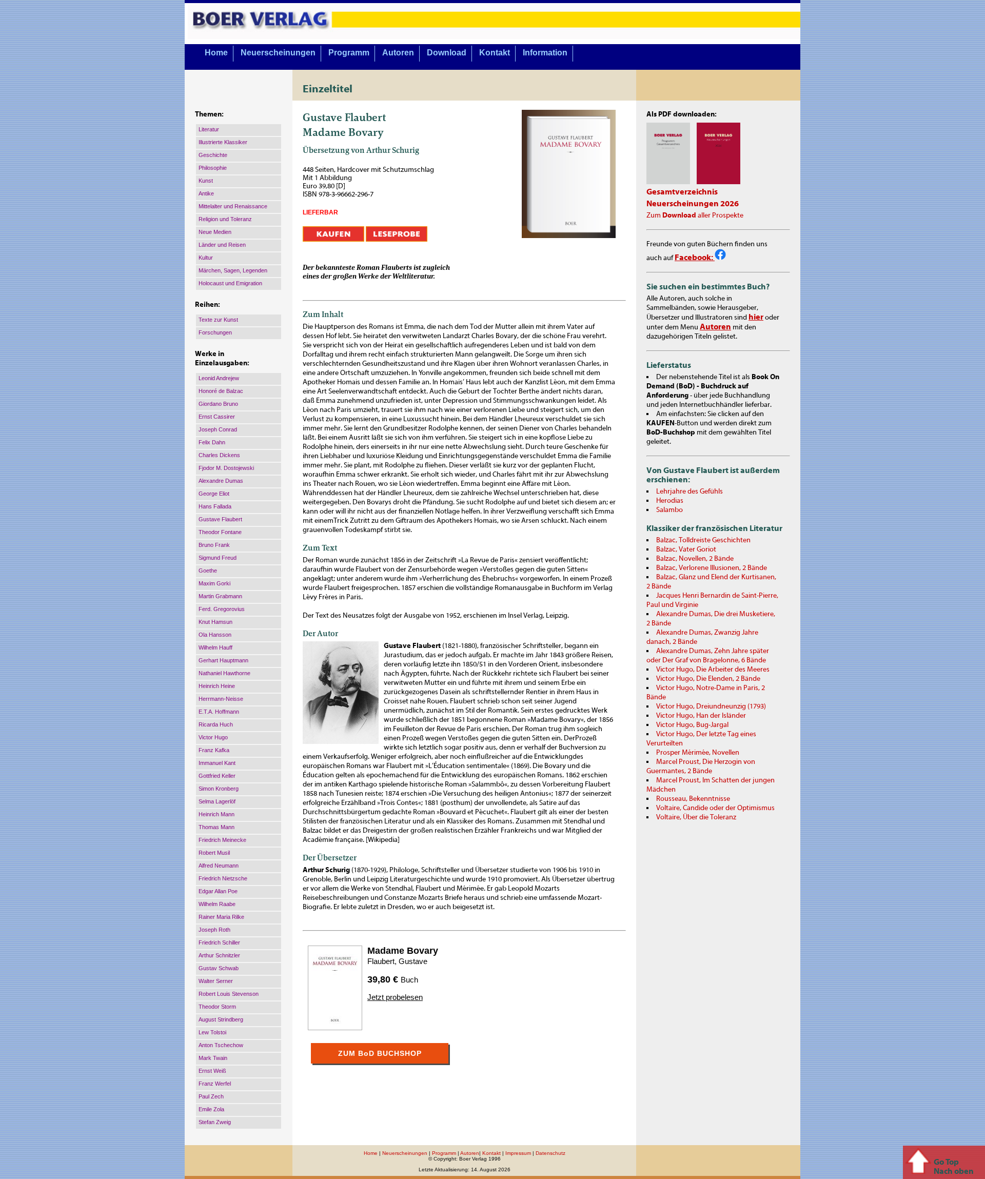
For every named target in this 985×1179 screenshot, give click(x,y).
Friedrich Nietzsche (223, 878)
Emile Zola (211, 1109)
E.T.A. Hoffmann (219, 712)
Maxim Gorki (214, 583)
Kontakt (494, 52)
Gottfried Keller (217, 776)
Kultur (206, 257)
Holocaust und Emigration (230, 283)
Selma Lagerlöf (217, 801)
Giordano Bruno (218, 404)
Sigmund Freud (218, 558)
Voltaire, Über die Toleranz (696, 817)
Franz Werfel (215, 1083)
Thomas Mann (216, 827)
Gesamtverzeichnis (682, 191)
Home (216, 52)
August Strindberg (221, 1019)
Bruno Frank (214, 545)
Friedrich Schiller (219, 942)
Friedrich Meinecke (222, 840)
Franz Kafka (214, 750)
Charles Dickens (219, 455)
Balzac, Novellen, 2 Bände (695, 559)
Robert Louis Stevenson (229, 994)
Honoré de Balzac (221, 391)
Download (446, 52)
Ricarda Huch (216, 724)
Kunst (206, 181)
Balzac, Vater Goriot (686, 549)
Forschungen (215, 332)
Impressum (518, 1153)
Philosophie (213, 168)
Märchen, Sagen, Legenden (233, 270)
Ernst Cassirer (217, 417)
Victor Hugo (213, 737)
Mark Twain (213, 1058)
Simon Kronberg (219, 788)
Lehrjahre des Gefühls (689, 491)
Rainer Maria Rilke (221, 917)
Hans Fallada (215, 506)
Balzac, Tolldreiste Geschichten (703, 540)
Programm (348, 52)
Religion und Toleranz (225, 219)
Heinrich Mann (216, 814)
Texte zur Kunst (218, 320)
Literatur (209, 129)
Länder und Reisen (222, 245)
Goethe (208, 570)
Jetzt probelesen (395, 997)
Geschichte (213, 155)
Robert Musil (214, 853)
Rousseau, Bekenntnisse (693, 799)
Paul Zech (211, 1096)
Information (545, 52)
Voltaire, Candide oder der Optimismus (715, 808)
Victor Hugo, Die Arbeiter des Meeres (713, 669)
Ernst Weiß (212, 1071)
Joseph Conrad (218, 429)
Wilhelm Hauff (215, 647)
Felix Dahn (212, 442)
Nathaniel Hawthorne (224, 673)
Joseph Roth (214, 930)
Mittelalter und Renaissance (233, 206)
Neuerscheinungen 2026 (692, 203)
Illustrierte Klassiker (223, 142)
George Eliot (214, 493)
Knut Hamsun (215, 622)
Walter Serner (216, 981)
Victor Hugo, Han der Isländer (701, 716)
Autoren (398, 52)
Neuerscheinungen (278, 52)
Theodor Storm (217, 1007)
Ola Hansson (215, 635)
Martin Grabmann (220, 596)
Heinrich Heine (217, 686)
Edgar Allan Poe (218, 891)
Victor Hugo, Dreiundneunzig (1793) (711, 706)
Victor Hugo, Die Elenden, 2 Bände (708, 679)
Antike (206, 193)
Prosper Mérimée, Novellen (697, 753)
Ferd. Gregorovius (222, 609)
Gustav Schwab (219, 968)
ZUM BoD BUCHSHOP (380, 1053)
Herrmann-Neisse (221, 699)
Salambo (669, 510)
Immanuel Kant (217, 763)
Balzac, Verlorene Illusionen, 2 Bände (711, 568)
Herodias (669, 501)
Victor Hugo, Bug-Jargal (692, 725)
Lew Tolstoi (212, 1032)
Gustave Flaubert (220, 519)
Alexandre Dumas (221, 481)
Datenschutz (550, 1153)
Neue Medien (215, 232)
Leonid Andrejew (219, 378)
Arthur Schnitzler (219, 955)
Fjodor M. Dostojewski (226, 468)
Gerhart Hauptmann (223, 660)
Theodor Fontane (220, 532)
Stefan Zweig (215, 1122)
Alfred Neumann (219, 865)
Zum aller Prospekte (694, 215)
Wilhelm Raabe (217, 904)
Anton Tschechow (221, 1045)
